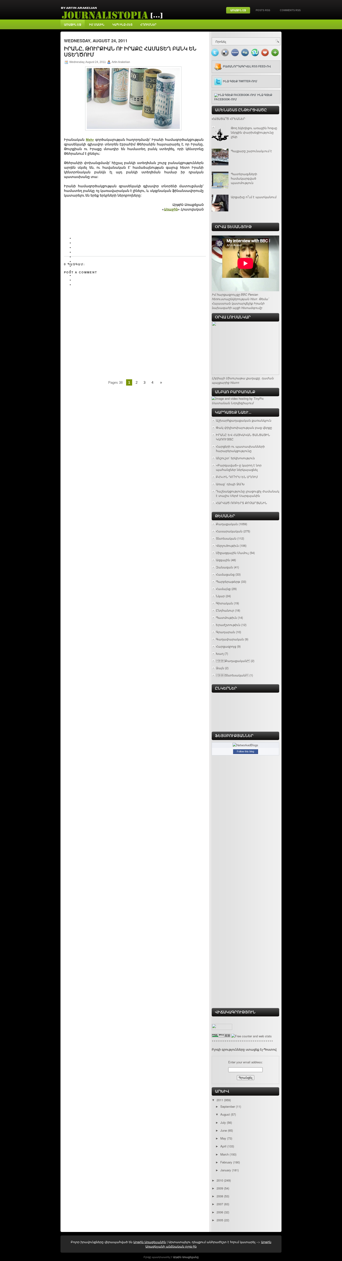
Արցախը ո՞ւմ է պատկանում (253, 197)
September (227, 1106)
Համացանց (225, 574)
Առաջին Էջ (238, 10)
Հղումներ (148, 24)
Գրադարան (225, 632)
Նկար (220, 596)
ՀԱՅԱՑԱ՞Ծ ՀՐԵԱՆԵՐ (228, 118)
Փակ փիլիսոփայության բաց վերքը (244, 427)
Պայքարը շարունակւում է (251, 151)
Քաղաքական (227, 524)
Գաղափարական (230, 639)
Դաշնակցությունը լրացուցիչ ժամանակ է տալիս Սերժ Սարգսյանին (247, 493)
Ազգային (223, 560)
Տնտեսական (226, 538)
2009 (220, 1188)
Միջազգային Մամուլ (232, 552)
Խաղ (220, 653)
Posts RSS (263, 10)
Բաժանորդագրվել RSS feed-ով (247, 66)
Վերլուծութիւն (227, 545)
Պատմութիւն (226, 617)
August (225, 1114)
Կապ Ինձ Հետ (122, 24)
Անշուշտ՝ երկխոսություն (235, 458)
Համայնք (223, 588)
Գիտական (224, 603)
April (223, 1146)
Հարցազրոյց (226, 646)
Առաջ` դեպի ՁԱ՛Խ (230, 484)
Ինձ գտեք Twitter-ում (240, 81)
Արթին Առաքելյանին (149, 1242)
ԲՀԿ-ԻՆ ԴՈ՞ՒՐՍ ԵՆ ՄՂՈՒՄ (237, 477)
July (223, 1122)
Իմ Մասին (96, 24)
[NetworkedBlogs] (245, 745)
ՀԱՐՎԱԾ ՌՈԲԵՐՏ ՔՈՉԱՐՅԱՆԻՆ (241, 503)
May (223, 1138)
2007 (220, 1204)
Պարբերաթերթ (228, 581)
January (225, 1170)
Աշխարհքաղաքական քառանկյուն (243, 420)
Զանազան (224, 567)
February (226, 1162)
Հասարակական (229, 531)
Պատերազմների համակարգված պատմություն (244, 178)
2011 (220, 1100)
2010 (220, 1180)
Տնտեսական (232, 675)
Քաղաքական (233, 660)
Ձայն (220, 668)
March (224, 1154)
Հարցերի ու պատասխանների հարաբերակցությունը (240, 448)
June (223, 1130)
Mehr (90, 139)
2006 (220, 1212)
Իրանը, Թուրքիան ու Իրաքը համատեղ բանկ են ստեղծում (130, 52)
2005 (220, 1220)
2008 (220, 1196)
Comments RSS (290, 10)
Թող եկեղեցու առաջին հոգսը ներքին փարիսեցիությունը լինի (254, 132)
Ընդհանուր (225, 610)
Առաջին (171, 209)
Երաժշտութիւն (228, 624)
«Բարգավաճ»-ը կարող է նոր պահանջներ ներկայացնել (239, 467)
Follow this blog (245, 751)
